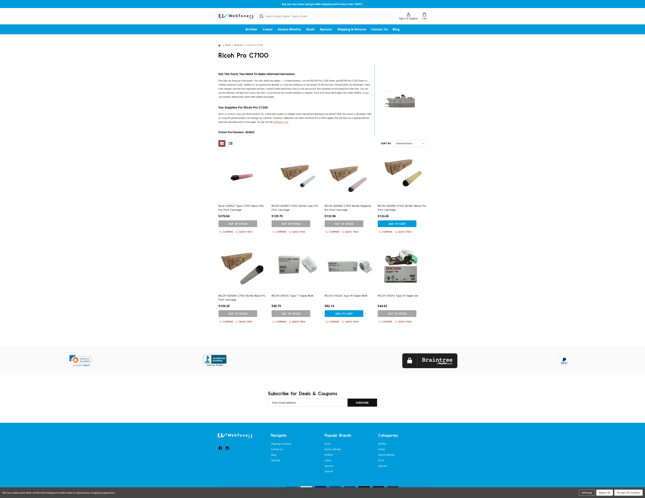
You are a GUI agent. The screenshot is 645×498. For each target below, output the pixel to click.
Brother (251, 29)
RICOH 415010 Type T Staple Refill (292, 295)
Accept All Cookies (628, 492)
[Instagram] (227, 448)
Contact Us (379, 29)
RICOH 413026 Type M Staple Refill (346, 295)
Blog (396, 29)
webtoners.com (281, 122)
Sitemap (275, 460)
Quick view (245, 231)
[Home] (219, 45)
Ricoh (310, 29)
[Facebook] (220, 448)
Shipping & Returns (351, 29)
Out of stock (237, 223)
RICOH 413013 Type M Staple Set (398, 295)
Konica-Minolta (289, 29)
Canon (267, 29)
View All (329, 471)
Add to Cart (397, 223)
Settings (587, 492)
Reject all (604, 492)
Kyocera (326, 29)
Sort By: (386, 143)
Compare (228, 231)
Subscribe (362, 402)
